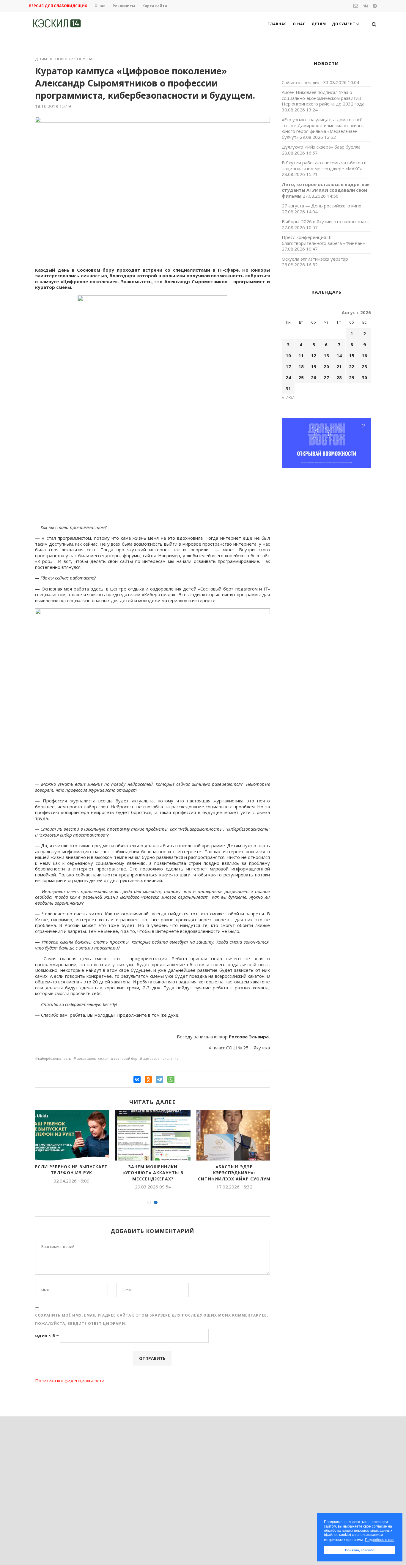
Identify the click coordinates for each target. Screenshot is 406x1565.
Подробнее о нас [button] (379, 1540)
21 (339, 366)
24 (288, 377)
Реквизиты (124, 5)
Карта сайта (154, 5)
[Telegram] (159, 1079)
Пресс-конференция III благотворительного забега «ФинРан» (323, 240)
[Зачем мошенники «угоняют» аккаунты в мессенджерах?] (153, 1135)
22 (351, 366)
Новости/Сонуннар (75, 59)
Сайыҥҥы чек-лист (302, 82)
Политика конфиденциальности (69, 1380)
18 (301, 366)
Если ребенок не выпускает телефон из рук (71, 1170)
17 (288, 366)
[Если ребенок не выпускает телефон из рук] (71, 1135)
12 (313, 355)
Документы (345, 23)
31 (288, 388)
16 (364, 355)
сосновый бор (125, 1058)
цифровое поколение (161, 1058)
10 (288, 355)
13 (326, 355)
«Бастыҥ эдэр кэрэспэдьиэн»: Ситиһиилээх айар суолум (234, 1173)
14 (339, 355)
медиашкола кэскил (92, 1058)
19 (313, 366)
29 (351, 377)
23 (364, 366)
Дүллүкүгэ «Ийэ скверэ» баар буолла (321, 147)
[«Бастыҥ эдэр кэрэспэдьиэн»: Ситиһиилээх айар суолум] (234, 1135)
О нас (100, 5)
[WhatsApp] (170, 1079)
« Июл (288, 397)
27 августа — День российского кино (321, 206)
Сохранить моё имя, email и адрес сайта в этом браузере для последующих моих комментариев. (151, 1315)
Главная (277, 23)
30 (364, 377)
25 (301, 377)
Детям (318, 23)
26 (313, 377)
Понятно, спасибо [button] (359, 1550)
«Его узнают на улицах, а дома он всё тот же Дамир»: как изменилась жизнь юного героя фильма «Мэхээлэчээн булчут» (323, 128)
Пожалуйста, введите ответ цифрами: (81, 1323)
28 (339, 377)
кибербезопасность (54, 1058)
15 (351, 355)
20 (326, 366)
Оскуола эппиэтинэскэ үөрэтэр (315, 259)
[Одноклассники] (148, 1079)
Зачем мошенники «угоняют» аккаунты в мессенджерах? (152, 1173)
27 (326, 377)
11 (301, 355)
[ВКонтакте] (137, 1079)
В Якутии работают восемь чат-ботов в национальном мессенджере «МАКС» (324, 165)
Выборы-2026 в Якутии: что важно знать (325, 221)
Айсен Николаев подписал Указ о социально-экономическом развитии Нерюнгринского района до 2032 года (323, 98)
